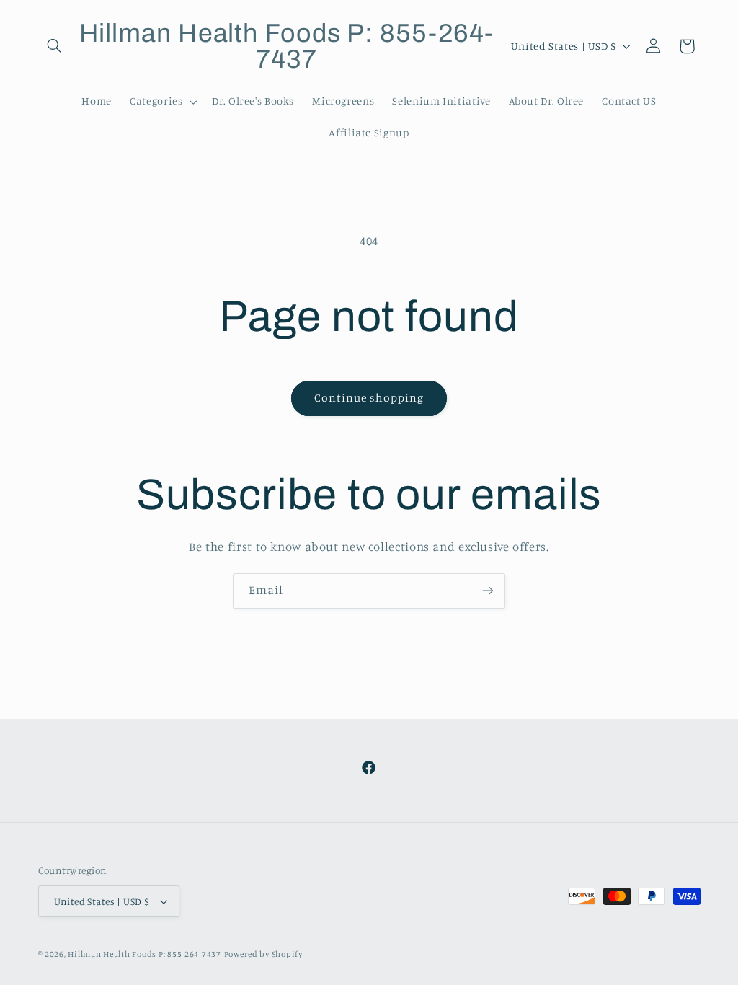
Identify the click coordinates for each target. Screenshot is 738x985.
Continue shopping (369, 398)
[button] (54, 46)
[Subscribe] (487, 591)
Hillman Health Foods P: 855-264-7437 (144, 954)
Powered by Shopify (263, 954)
